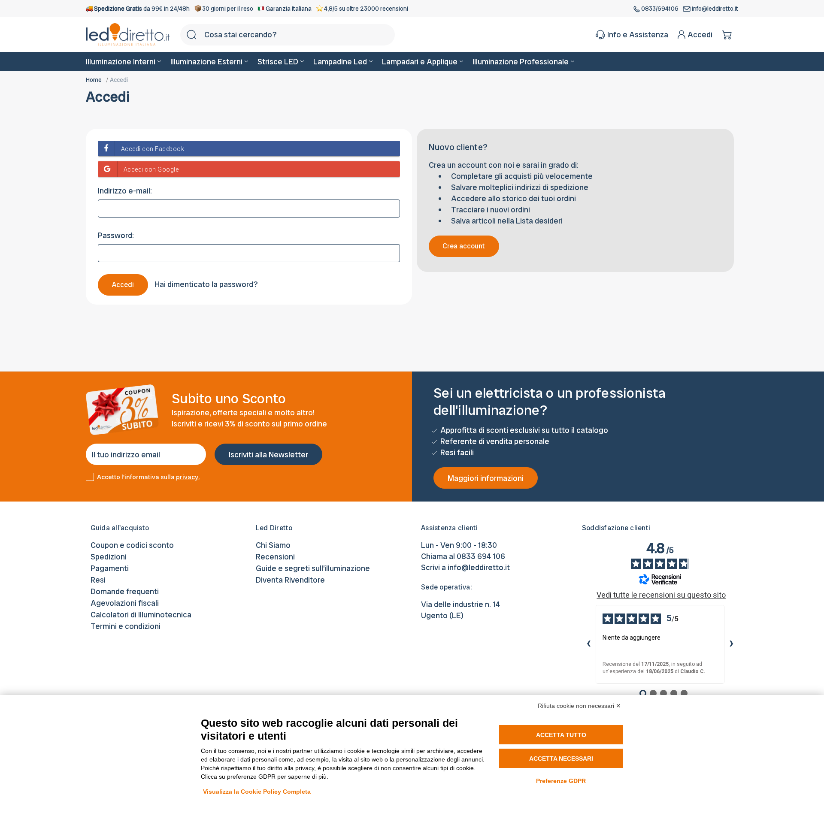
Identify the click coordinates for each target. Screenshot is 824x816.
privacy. (188, 477)
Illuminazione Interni (120, 61)
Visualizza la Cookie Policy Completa (257, 791)
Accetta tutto (561, 734)
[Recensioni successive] (731, 644)
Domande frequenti (125, 591)
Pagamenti (110, 568)
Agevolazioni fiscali (125, 603)
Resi (98, 580)
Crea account (463, 246)
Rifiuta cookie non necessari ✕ (579, 705)
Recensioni (275, 557)
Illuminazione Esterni (206, 61)
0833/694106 (660, 8)
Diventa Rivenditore (290, 580)
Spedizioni (109, 557)
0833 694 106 (481, 556)
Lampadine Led (340, 61)
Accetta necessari (561, 758)
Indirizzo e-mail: (125, 191)
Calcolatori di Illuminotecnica (141, 615)
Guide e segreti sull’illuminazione (313, 568)
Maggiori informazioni (486, 478)
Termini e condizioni (126, 626)
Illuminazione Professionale (521, 61)
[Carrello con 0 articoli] (727, 34)
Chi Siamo (273, 545)
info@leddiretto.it (714, 8)
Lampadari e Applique (419, 61)
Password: (116, 235)
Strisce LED (278, 61)
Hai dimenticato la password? (206, 284)
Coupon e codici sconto (132, 545)
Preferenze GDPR (561, 780)
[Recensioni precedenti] (589, 644)
